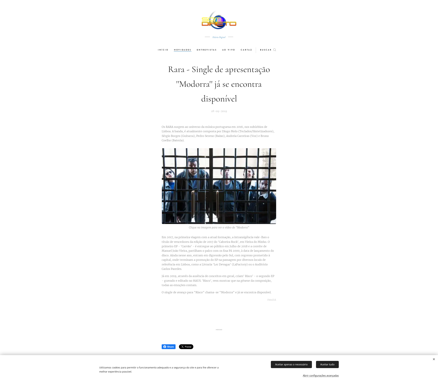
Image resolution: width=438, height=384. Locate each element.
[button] (268, 50)
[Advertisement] (219, 315)
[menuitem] (164, 50)
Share (170, 346)
